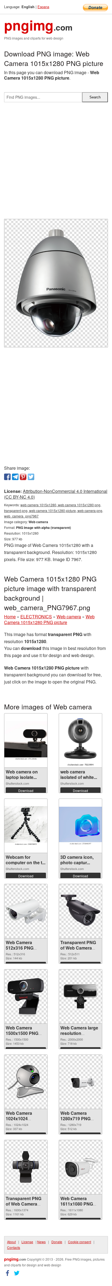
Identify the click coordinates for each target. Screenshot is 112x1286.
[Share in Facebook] (7, 477)
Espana (43, 6)
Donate (56, 1241)
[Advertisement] (56, 163)
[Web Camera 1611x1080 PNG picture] (80, 1167)
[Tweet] (31, 477)
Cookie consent (79, 1241)
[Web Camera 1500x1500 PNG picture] (26, 996)
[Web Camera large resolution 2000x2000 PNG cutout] (80, 996)
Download (25, 790)
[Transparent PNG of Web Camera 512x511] (80, 911)
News (41, 1241)
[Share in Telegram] (15, 477)
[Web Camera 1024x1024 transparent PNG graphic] (26, 1082)
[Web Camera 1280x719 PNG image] (80, 1082)
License (27, 1241)
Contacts (13, 1247)
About (11, 1241)
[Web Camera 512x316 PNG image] (26, 911)
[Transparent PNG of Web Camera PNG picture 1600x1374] (26, 1167)
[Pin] (23, 477)
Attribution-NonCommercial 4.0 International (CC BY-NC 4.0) (55, 494)
